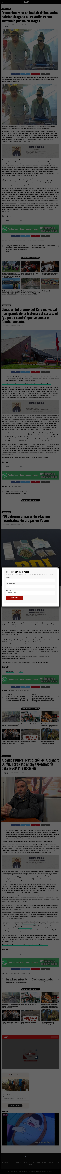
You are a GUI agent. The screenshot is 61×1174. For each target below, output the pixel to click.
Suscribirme (14, 598)
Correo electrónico (12, 583)
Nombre (8, 577)
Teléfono (9, 590)
